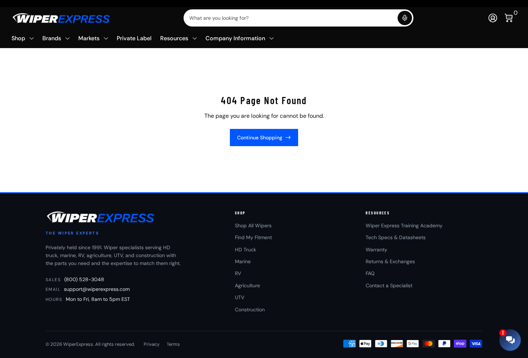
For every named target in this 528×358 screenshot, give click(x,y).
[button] (405, 18)
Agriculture (247, 285)
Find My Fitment (253, 237)
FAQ (370, 273)
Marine (243, 261)
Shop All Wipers (253, 225)
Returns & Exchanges (390, 261)
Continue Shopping (259, 137)
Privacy (151, 344)
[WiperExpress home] (101, 216)
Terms (173, 344)
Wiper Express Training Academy (404, 225)
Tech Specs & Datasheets (396, 237)
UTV (239, 297)
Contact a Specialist (389, 285)
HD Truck (245, 249)
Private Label (134, 38)
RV (238, 273)
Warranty (376, 249)
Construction (250, 309)
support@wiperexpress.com (97, 289)
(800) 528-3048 (84, 279)
